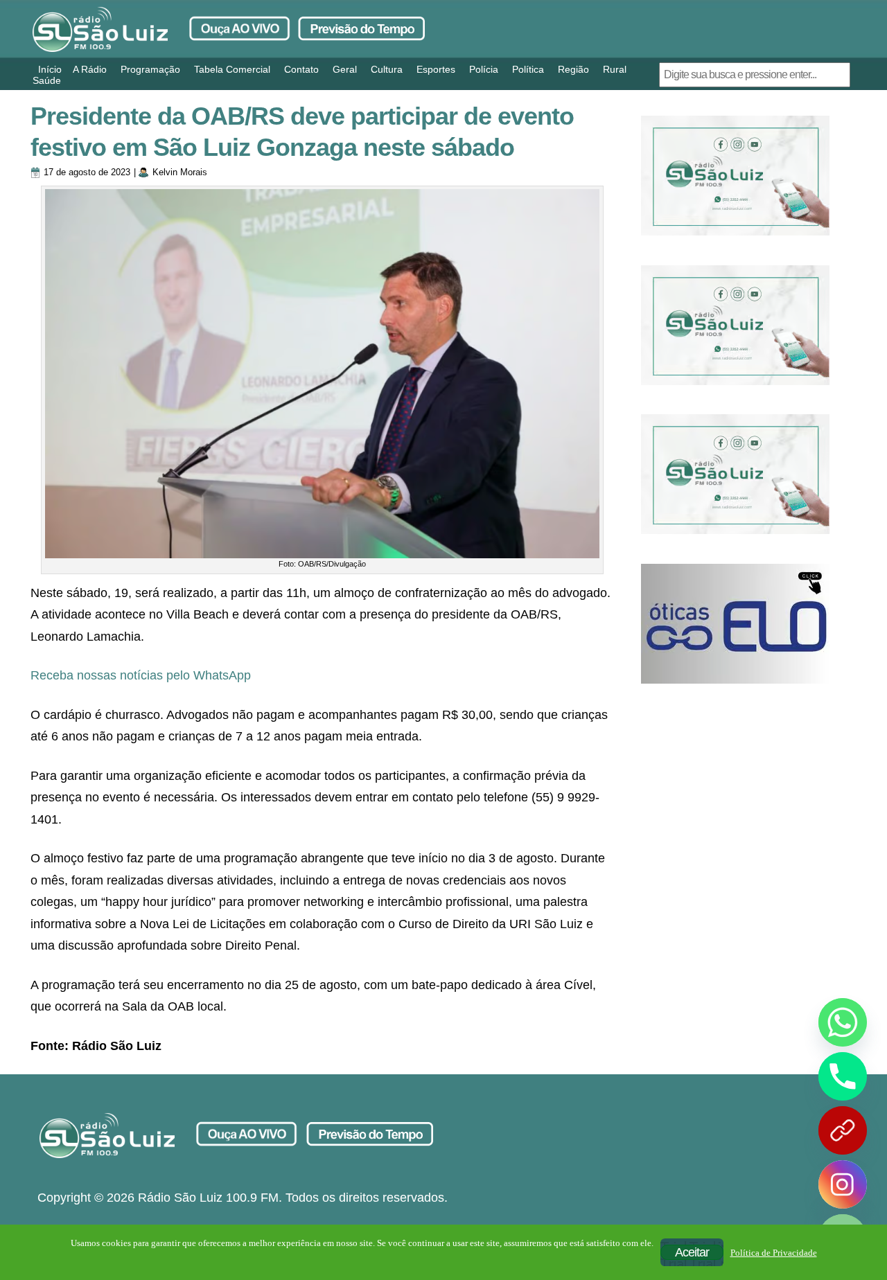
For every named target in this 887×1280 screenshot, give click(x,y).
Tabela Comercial (232, 69)
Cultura (387, 69)
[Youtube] (842, 1130)
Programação (150, 69)
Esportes (435, 69)
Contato (301, 69)
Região (573, 69)
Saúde (47, 80)
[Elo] (735, 624)
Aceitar (692, 1252)
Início (50, 69)
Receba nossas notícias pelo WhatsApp (140, 675)
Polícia (483, 69)
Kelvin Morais (179, 172)
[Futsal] (735, 325)
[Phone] (842, 1076)
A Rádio (90, 69)
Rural (614, 69)
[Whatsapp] (842, 1022)
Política (528, 69)
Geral (345, 69)
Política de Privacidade (773, 1252)
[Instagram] (842, 1184)
